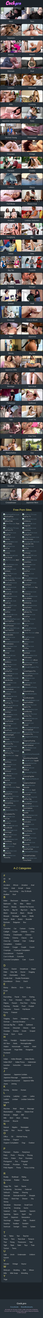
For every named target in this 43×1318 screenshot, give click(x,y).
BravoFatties (8, 544)
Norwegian (24, 1127)
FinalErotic (7, 603)
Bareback (24, 901)
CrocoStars (7, 648)
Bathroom (7, 904)
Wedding (16, 1270)
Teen (13, 1239)
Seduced (28, 1189)
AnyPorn (26, 626)
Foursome (7, 1009)
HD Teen (7, 1043)
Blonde (30, 913)
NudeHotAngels (9, 735)
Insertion (7, 1065)
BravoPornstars (9, 626)
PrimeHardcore (8, 689)
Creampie (7, 950)
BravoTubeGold (28, 730)
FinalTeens (7, 589)
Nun (12, 1130)
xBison (35, 660)
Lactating (7, 1096)
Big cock (24, 910)
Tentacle (31, 1239)
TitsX (14, 844)
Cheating (7, 935)
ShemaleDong (8, 803)
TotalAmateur (27, 657)
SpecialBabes (27, 580)
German (6, 1022)
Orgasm (16, 1140)
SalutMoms (7, 662)
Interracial (27, 1065)
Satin (16, 1186)
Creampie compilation (22, 950)
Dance (6, 969)
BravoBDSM (27, 557)
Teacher (26, 1236)
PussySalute (27, 860)
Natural (6, 1127)
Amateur (25, 885)
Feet (10, 1000)
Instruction (17, 1065)
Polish (13, 1158)
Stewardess (25, 1217)
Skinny (6, 1202)
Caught (15, 932)
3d (9, 879)
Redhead (15, 1177)
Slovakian (7, 1205)
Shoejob (32, 1195)
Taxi (18, 1236)
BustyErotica (27, 607)
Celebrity (24, 932)
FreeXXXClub (27, 720)
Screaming (7, 1189)
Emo (21, 987)
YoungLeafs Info (28, 544)
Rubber (17, 1180)
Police (6, 1158)
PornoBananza (8, 644)
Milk (5, 1118)
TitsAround (7, 771)
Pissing (30, 1155)
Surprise (7, 1223)
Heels (15, 1043)
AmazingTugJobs (28, 776)
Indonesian (32, 1062)
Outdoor (32, 1143)
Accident (7, 885)
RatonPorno (7, 598)
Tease (6, 1239)
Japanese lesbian (20, 1074)
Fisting (33, 1003)
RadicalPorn (27, 840)
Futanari (14, 1012)
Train (33, 1245)
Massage (30, 1109)
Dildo (5, 972)
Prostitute (16, 1164)
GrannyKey (7, 748)
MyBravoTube (27, 664)
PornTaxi (26, 548)
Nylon (27, 1130)
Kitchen (15, 1090)
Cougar (15, 947)
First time (23, 1003)
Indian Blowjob (16, 1059)
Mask (22, 1109)
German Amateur (19, 1022)
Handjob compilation (27, 1040)
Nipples (14, 1127)
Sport (24, 1214)
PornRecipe (7, 698)
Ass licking (14, 891)
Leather (6, 1099)
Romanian (7, 1180)
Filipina (6, 1003)
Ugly (5, 1254)
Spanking (7, 1214)
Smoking (17, 1208)
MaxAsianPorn (8, 516)
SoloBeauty (26, 685)
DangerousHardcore (29, 783)
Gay (33, 1018)
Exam (6, 991)
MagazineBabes (28, 702)
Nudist (6, 1130)
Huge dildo (18, 1050)
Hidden (6, 1046)
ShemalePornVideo (29, 855)
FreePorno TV (8, 530)
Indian (6, 1059)
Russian (26, 1180)
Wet (24, 1270)
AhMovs (25, 644)
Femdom (19, 1000)
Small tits (7, 1208)
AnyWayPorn (27, 535)
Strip (24, 1220)
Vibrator (6, 1264)
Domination (14, 975)
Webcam (7, 1270)
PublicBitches (8, 680)
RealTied (7, 548)
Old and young (21, 1136)
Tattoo (11, 1236)
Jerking (14, 1084)
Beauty (14, 907)
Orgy (23, 1143)
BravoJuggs (8, 832)
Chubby (6, 938)
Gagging (7, 1018)
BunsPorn (7, 612)
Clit (31, 938)
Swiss (25, 1227)
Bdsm (29, 904)
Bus (24, 922)
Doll (5, 975)
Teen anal (21, 1239)
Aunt (14, 894)
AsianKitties (27, 530)
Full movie (26, 1009)
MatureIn (7, 739)
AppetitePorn (8, 794)
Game (15, 1018)
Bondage (15, 916)
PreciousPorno (27, 676)
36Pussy (26, 576)
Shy (32, 1199)
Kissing (6, 1090)
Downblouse (8, 981)
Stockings (7, 1220)
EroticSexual (8, 557)
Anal (32, 885)
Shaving (25, 1192)
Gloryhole (16, 1028)
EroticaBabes (27, 598)
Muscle (15, 1121)
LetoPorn (7, 639)
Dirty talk (13, 972)
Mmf (11, 1118)
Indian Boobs (29, 1059)
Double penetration (22, 978)
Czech (31, 960)
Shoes (6, 1199)
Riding (24, 1177)
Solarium (7, 1211)
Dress (18, 981)
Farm (24, 997)
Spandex (23, 1211)
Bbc (15, 904)
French (16, 1009)
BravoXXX (7, 766)
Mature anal (29, 1112)
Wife (5, 1273)
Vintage (15, 1264)
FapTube (7, 818)
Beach (6, 907)
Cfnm (33, 932)
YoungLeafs (27, 525)
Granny (16, 1031)
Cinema (15, 938)
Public (25, 1164)
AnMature (26, 680)
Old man (7, 1140)
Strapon (17, 1220)
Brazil (6, 919)
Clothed (16, 941)
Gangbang (24, 1018)
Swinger (16, 1227)
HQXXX (6, 848)
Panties (16, 1152)
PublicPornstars (28, 539)
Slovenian (17, 1205)
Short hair (15, 1199)
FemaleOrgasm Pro (29, 671)
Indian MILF (8, 1062)
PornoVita (7, 857)
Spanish (32, 1211)
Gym (13, 1034)
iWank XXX (7, 837)
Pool (20, 1158)
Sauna (23, 1186)
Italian (6, 1068)
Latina (32, 1096)
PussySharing (27, 831)
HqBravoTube (8, 521)
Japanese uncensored (12, 1081)
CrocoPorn (7, 823)
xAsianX (25, 725)
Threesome (22, 1242)
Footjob (31, 1006)
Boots (24, 916)
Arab (13, 888)
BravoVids (26, 844)
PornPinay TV (8, 703)
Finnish (14, 1003)
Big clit (14, 910)
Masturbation (8, 1112)
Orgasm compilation (11, 1143)
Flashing (7, 1006)
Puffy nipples (8, 1168)
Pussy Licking (29, 1168)
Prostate (7, 1164)
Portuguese (8, 1161)
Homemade (16, 1046)
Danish (14, 969)
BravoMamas (27, 817)
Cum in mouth (9, 956)
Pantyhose (26, 1152)
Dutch (25, 981)
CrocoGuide (7, 616)
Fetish (27, 1000)
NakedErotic (8, 594)
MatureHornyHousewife (30, 758)
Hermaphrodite (26, 1043)
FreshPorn (26, 616)
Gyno (20, 1034)
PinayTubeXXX (9, 630)
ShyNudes (7, 571)
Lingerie (6, 1102)
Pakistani (7, 1152)
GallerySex (7, 853)
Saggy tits (7, 1186)
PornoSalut (26, 566)
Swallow (16, 1223)
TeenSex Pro (27, 716)
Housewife (7, 1050)
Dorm (23, 975)
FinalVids (7, 539)
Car (15, 928)
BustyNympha (8, 635)
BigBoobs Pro (27, 612)
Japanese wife (28, 1081)
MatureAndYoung (28, 691)
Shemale (7, 1195)
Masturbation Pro (9, 814)
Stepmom (14, 1217)
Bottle (32, 916)
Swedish (25, 1223)
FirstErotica (7, 585)
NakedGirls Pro (28, 734)
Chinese (28, 935)
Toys (26, 1245)
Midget (15, 1115)
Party (5, 1155)
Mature (18, 1112)
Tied (30, 1242)
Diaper (33, 969)
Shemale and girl (19, 1195)
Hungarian (29, 1050)
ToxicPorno (7, 762)
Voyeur (23, 1264)
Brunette (29, 919)
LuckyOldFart (27, 803)
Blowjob (6, 916)
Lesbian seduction (27, 1099)
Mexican (7, 1115)
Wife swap (14, 1273)
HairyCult (7, 780)
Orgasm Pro (27, 707)
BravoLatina (27, 822)
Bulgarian (16, 922)
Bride (13, 919)
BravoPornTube (28, 849)
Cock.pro (14, 3)
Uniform (32, 1254)
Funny (6, 1012)
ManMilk (25, 813)
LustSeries (7, 694)
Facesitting (7, 997)
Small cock (28, 1205)
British (20, 919)
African (15, 885)
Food (23, 1006)
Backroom (14, 901)
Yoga (5, 1279)
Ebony (6, 987)
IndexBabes (27, 750)
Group (6, 1034)
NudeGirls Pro (8, 744)
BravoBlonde (8, 828)
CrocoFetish (27, 585)
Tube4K (36, 761)
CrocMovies (8, 776)
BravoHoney (8, 841)
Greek (24, 1031)
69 (4, 879)
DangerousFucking (29, 741)
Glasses (7, 1028)
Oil (12, 1136)
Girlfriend (29, 1025)
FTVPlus (26, 648)
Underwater (22, 1254)
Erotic (29, 987)
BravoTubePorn (9, 621)
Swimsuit (7, 1227)
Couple (23, 947)
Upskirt (6, 1258)
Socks (26, 1208)
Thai (5, 1242)
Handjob (14, 1040)
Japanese (7, 1074)
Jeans (6, 1084)
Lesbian (15, 1099)
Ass (5, 891)
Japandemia (27, 765)
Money (25, 1118)
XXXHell (6, 653)
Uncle (12, 1254)
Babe (5, 901)
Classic (24, 938)
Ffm (34, 1000)
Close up (7, 941)
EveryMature (8, 676)
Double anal (8, 978)
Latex (25, 1096)
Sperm (16, 1214)
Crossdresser (8, 953)
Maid (15, 1109)
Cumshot (20, 956)
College (31, 941)
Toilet (19, 1245)
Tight (5, 1245)
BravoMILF (7, 607)
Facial (17, 997)
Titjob (12, 1245)
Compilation (8, 944)
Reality (6, 1177)
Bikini (5, 913)
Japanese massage (11, 1077)
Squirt (6, 1217)
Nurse (20, 1130)
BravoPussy (8, 730)
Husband (7, 1053)
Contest (6, 947)
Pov (16, 1161)
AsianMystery (27, 711)
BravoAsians (8, 566)
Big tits (33, 910)
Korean (23, 1090)
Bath (33, 901)
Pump (18, 1168)
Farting (31, 997)
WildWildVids (27, 603)
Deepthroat (24, 969)
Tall (5, 1236)
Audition (6, 894)
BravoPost (26, 571)
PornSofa (7, 553)
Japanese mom (26, 1077)
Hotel (34, 1046)
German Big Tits (9, 1025)
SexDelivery (27, 521)
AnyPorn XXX (8, 798)
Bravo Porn (7, 576)
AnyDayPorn (8, 671)
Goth (33, 1028)
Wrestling (24, 1273)
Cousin (32, 947)
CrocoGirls (7, 685)
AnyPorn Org (27, 799)
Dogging (32, 972)
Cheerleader (17, 935)
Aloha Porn (7, 666)
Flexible (15, 1006)
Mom (18, 1118)
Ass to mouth (26, 891)
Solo (14, 1211)
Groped (32, 1031)
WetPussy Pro (8, 753)
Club (24, 941)
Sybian (32, 1227)
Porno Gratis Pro (9, 580)
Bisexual (14, 913)
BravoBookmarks (28, 698)
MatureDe (26, 787)
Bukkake (7, 922)
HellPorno (7, 807)
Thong (12, 1242)
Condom (18, 944)
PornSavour (27, 594)
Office (6, 1136)
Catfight (6, 932)
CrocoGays (7, 712)
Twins (14, 1248)
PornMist (26, 826)
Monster (6, 1121)
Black (22, 913)
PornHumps (27, 553)
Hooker (26, 1046)
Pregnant (24, 1161)
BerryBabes (7, 716)
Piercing (21, 1155)
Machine (7, 1109)
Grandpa (7, 1031)
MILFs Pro (26, 621)
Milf (22, 1115)
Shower (25, 1199)
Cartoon (22, 928)
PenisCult (7, 657)
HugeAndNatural (28, 745)
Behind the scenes (27, 907)
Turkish (6, 1248)
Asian (28, 888)
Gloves (25, 1028)
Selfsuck (7, 1192)
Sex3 (33, 790)
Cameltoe (7, 928)
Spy (30, 1214)
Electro (14, 987)
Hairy (5, 1040)
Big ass (6, 910)
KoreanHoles (27, 562)
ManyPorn (7, 535)
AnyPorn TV (27, 516)
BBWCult (26, 770)
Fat (5, 1000)
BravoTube (7, 726)
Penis (13, 1155)
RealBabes (26, 835)
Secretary (18, 1189)
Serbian (16, 1192)
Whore (31, 1270)
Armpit (20, 888)
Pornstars (29, 1158)
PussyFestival (8, 721)
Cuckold (20, 953)
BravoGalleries (27, 808)
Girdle (21, 1025)
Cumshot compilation (11, 960)
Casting (31, 928)
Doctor (23, 972)
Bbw (21, 904)
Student (32, 1220)
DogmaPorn (27, 630)
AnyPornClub (8, 707)
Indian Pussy (20, 1062)
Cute (24, 960)
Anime (6, 888)
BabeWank (26, 653)
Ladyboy (16, 1096)
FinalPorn (26, 639)
